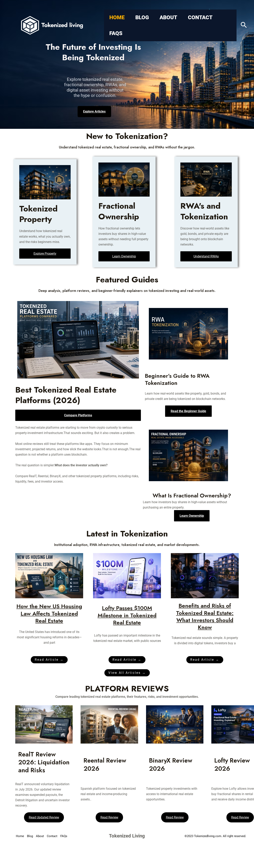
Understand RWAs (206, 256)
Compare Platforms (78, 415)
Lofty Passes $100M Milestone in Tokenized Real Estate (127, 615)
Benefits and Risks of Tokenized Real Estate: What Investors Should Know (205, 616)
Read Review (109, 817)
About (168, 17)
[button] (244, 25)
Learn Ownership (124, 256)
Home (117, 17)
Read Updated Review (44, 817)
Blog (142, 17)
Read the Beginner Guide (188, 411)
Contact (200, 17)
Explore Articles (94, 111)
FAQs (115, 33)
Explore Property (45, 253)
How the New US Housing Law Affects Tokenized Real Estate (49, 613)
